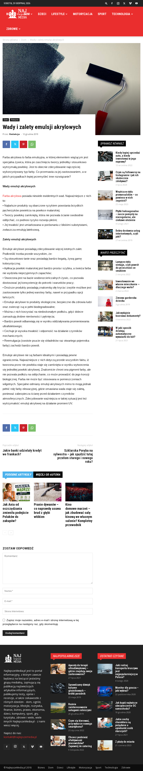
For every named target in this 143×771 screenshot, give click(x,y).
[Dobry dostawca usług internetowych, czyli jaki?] (105, 234)
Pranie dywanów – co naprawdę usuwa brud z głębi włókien (47, 510)
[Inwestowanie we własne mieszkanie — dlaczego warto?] (105, 285)
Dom (27, 14)
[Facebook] (112, 3)
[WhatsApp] (32, 144)
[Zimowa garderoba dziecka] (105, 301)
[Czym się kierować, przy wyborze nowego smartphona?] (58, 724)
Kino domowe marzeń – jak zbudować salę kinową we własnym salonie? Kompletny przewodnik (78, 514)
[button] (106, 3)
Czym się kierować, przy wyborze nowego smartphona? (80, 723)
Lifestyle (58, 14)
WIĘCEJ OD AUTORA (48, 474)
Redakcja (14, 134)
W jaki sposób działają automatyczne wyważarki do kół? (125, 332)
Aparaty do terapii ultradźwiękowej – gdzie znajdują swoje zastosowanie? (80, 670)
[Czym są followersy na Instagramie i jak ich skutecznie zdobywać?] (105, 176)
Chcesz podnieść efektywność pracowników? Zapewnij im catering (80, 742)
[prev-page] (5, 532)
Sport (102, 14)
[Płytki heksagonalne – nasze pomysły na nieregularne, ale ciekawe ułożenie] (105, 215)
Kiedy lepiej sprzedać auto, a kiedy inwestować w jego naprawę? (128, 157)
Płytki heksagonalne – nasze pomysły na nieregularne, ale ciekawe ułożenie (127, 216)
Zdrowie (12, 29)
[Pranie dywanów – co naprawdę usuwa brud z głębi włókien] (47, 492)
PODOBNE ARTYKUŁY (18, 474)
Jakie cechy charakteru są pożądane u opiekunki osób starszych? (124, 725)
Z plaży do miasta (124, 741)
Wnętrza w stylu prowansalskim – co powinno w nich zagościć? (127, 196)
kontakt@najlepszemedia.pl (20, 737)
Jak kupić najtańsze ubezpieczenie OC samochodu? (126, 705)
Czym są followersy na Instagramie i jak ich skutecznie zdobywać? (128, 177)
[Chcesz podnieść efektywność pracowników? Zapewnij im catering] (58, 741)
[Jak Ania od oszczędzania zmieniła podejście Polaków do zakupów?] (16, 492)
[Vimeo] (130, 3)
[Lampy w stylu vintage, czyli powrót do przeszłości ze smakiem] (105, 265)
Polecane (14, 119)
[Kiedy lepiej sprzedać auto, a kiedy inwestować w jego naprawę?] (105, 156)
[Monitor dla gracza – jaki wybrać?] (105, 691)
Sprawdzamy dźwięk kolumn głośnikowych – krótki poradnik (79, 689)
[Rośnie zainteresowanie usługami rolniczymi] (58, 708)
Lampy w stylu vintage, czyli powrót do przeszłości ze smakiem (127, 266)
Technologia (121, 14)
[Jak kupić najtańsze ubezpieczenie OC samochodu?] (105, 706)
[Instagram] (118, 3)
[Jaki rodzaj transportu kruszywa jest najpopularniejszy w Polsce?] (105, 669)
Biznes (10, 14)
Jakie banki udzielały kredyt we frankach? (22, 452)
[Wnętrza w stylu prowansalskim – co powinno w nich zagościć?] (105, 195)
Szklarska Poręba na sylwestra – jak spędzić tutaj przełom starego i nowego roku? (73, 456)
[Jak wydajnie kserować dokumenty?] (105, 316)
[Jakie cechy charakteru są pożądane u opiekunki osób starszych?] (105, 723)
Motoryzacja (83, 14)
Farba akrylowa (12, 195)
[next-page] (11, 532)
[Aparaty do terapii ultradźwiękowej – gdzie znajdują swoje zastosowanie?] (58, 669)
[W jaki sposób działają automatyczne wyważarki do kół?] (105, 331)
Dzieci (42, 14)
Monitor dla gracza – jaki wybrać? (127, 689)
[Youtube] (136, 3)
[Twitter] (124, 3)
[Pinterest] (23, 144)
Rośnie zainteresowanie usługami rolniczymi (79, 707)
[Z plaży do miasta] (105, 745)
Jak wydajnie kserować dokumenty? (128, 314)
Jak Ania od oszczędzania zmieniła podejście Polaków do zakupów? (15, 512)
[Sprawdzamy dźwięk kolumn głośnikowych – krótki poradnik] (58, 688)
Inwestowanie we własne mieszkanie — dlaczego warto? (128, 284)
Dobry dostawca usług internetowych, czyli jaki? (128, 233)
